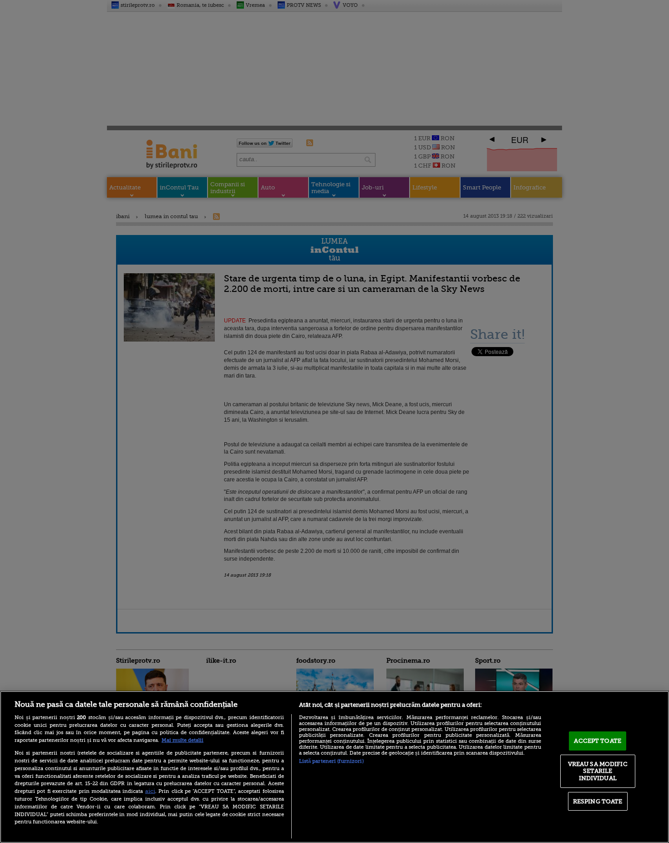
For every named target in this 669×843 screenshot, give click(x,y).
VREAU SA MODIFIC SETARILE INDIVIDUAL (598, 771)
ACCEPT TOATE (597, 740)
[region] (334, 767)
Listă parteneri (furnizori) (331, 761)
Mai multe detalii (182, 740)
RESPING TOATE (598, 801)
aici (150, 791)
